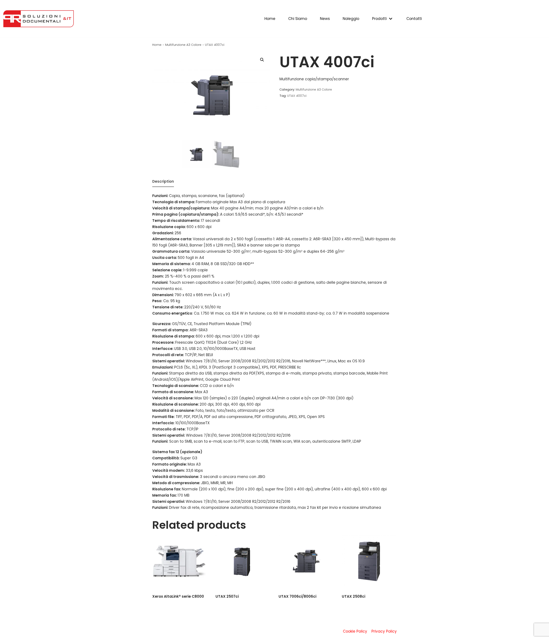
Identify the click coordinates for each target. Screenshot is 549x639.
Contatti (414, 18)
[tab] (163, 182)
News (325, 18)
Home (269, 18)
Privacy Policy (384, 631)
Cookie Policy (355, 631)
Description (163, 181)
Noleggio (351, 18)
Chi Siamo (297, 18)
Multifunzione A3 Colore (183, 45)
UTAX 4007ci (296, 96)
